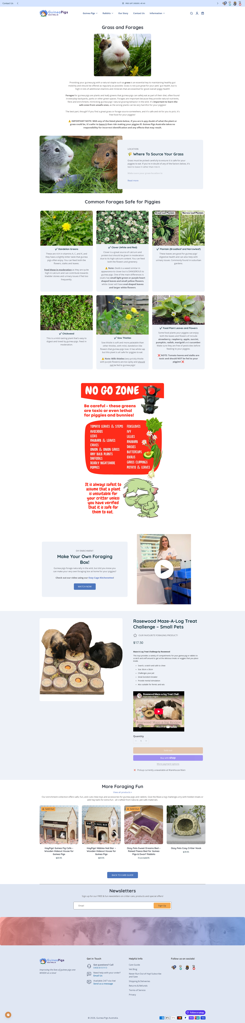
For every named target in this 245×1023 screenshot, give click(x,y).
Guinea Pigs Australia (107, 1017)
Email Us (97, 975)
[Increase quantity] (146, 740)
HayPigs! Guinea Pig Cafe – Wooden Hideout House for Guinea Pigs (59, 851)
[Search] (191, 13)
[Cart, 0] (202, 13)
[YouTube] (239, 3)
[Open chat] (8, 1015)
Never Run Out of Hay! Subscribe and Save (145, 975)
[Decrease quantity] (135, 741)
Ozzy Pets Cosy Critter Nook (186, 848)
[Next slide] (217, 3)
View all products (121, 792)
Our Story (123, 13)
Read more (133, 180)
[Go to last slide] (17, 3)
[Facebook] (224, 3)
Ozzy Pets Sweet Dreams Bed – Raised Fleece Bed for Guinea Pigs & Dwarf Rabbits (143, 851)
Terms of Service (137, 990)
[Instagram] (229, 3)
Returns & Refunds (138, 985)
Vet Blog (133, 969)
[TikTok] (234, 3)
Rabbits (107, 13)
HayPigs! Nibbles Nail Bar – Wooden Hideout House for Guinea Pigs (101, 851)
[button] (168, 750)
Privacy (132, 994)
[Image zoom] (81, 659)
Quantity (138, 736)
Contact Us (8, 3)
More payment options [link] (168, 764)
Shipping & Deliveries (139, 981)
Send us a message (103, 983)
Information (156, 13)
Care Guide (134, 964)
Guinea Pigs (89, 13)
